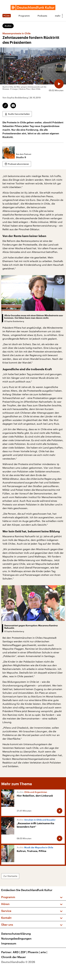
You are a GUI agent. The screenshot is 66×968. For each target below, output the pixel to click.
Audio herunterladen (19, 114)
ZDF (24, 952)
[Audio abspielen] (59, 83)
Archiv (8, 25)
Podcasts (42, 15)
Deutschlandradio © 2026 (18, 962)
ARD (16, 952)
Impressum (8, 943)
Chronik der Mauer (13, 957)
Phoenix (34, 952)
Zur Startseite (10, 876)
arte (44, 952)
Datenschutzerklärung (16, 933)
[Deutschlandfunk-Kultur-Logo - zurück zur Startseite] (33, 7)
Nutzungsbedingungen (16, 938)
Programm (24, 15)
